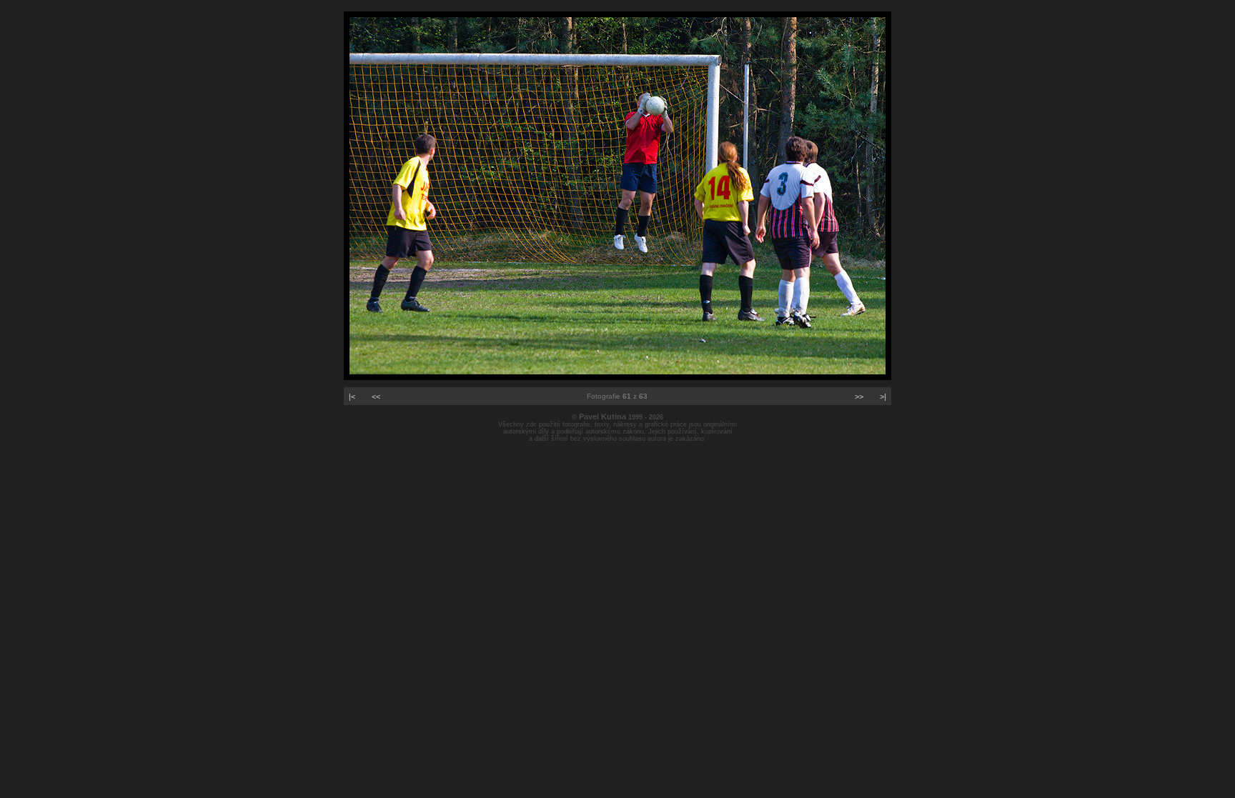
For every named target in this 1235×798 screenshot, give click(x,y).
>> (859, 396)
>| (883, 396)
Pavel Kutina (602, 416)
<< (376, 396)
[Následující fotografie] (617, 377)
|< (352, 396)
